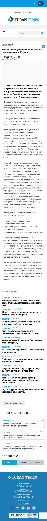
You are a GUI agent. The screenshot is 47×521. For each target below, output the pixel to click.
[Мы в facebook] (12, 508)
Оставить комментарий (14, 403)
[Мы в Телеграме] (23, 508)
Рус (40, 3)
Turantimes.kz (19, 94)
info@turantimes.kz (23, 497)
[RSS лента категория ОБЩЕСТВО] (43, 46)
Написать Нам (23, 501)
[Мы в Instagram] (28, 508)
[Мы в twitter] (34, 508)
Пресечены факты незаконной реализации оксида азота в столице (21, 436)
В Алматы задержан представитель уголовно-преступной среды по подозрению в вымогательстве (22, 448)
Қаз (34, 3)
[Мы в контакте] (18, 508)
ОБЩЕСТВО (7, 45)
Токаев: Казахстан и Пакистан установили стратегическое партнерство (20, 425)
